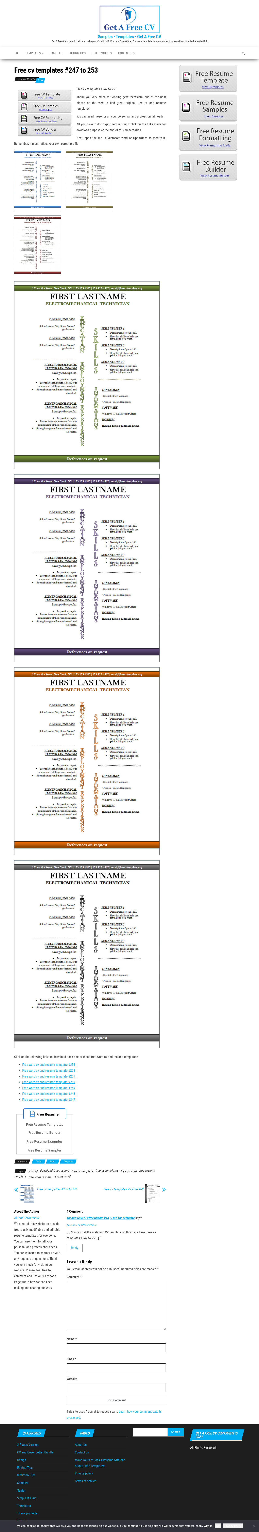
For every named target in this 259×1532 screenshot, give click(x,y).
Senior (53, 1161)
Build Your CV (102, 53)
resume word (62, 1176)
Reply (74, 1248)
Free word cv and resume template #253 (48, 1065)
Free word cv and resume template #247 (48, 1100)
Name (72, 1339)
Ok (218, 1525)
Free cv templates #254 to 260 (123, 1189)
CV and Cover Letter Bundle (35, 1452)
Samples (56, 53)
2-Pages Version (27, 1445)
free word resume (39, 1177)
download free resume (54, 1170)
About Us (81, 1445)
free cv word (129, 1171)
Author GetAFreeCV (26, 1218)
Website (72, 1379)
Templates (33, 53)
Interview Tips (26, 1475)
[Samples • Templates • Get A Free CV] (16, 53)
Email (71, 1359)
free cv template (82, 1171)
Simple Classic (26, 1498)
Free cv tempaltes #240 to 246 (57, 1189)
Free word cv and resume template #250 (48, 1082)
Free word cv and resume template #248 (48, 1094)
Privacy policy (84, 1473)
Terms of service (85, 1481)
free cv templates (106, 1170)
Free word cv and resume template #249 (48, 1088)
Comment (74, 1277)
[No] (254, 1526)
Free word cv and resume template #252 (48, 1070)
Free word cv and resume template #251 (48, 1076)
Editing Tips (77, 53)
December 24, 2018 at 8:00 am (82, 1225)
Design (38, 1161)
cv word (32, 1171)
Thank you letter (27, 1513)
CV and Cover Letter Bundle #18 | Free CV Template (101, 1218)
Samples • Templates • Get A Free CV (129, 36)
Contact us (126, 53)
